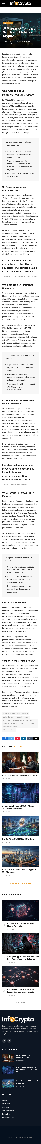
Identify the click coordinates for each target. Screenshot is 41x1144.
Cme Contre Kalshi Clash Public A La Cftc (20, 776)
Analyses (5, 1107)
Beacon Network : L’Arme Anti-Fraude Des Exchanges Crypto (20, 990)
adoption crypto (23, 717)
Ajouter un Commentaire (20, 883)
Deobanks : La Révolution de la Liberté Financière (20, 925)
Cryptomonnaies (8, 1111)
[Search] (38, 3)
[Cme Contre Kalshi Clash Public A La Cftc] (20, 762)
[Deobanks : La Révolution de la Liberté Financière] (20, 910)
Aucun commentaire (23, 41)
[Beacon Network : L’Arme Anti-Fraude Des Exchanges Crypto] (20, 976)
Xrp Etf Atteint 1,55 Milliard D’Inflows (18, 839)
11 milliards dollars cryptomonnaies (15, 713)
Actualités (8, 23)
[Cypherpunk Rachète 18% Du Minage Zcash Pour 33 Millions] (20, 793)
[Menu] (3, 3)
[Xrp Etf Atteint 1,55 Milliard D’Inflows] (20, 826)
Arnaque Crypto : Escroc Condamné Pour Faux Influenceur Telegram (23, 957)
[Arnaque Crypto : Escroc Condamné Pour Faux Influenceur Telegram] (20, 943)
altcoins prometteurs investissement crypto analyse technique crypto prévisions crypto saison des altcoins (18, 723)
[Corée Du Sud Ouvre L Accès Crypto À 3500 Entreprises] (20, 856)
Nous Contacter (8, 1118)
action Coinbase (9, 717)
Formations (6, 1114)
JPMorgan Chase (9, 730)
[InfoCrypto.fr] (20, 3)
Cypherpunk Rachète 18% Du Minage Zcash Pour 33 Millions (18, 807)
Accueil (5, 1100)
